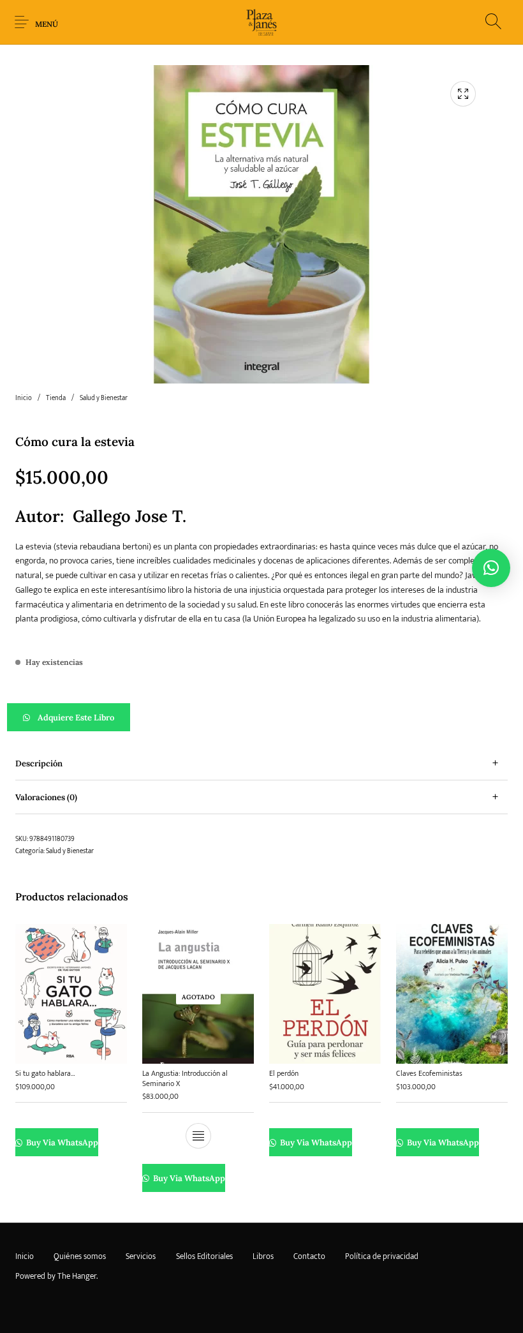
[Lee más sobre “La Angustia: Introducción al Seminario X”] (198, 1136)
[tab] (261, 763)
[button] (261, 717)
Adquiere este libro (76, 717)
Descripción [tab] (39, 763)
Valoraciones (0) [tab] (46, 797)
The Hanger (76, 1276)
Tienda (56, 398)
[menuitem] (24, 1257)
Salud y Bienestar (104, 398)
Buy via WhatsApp (61, 1142)
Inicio (23, 398)
